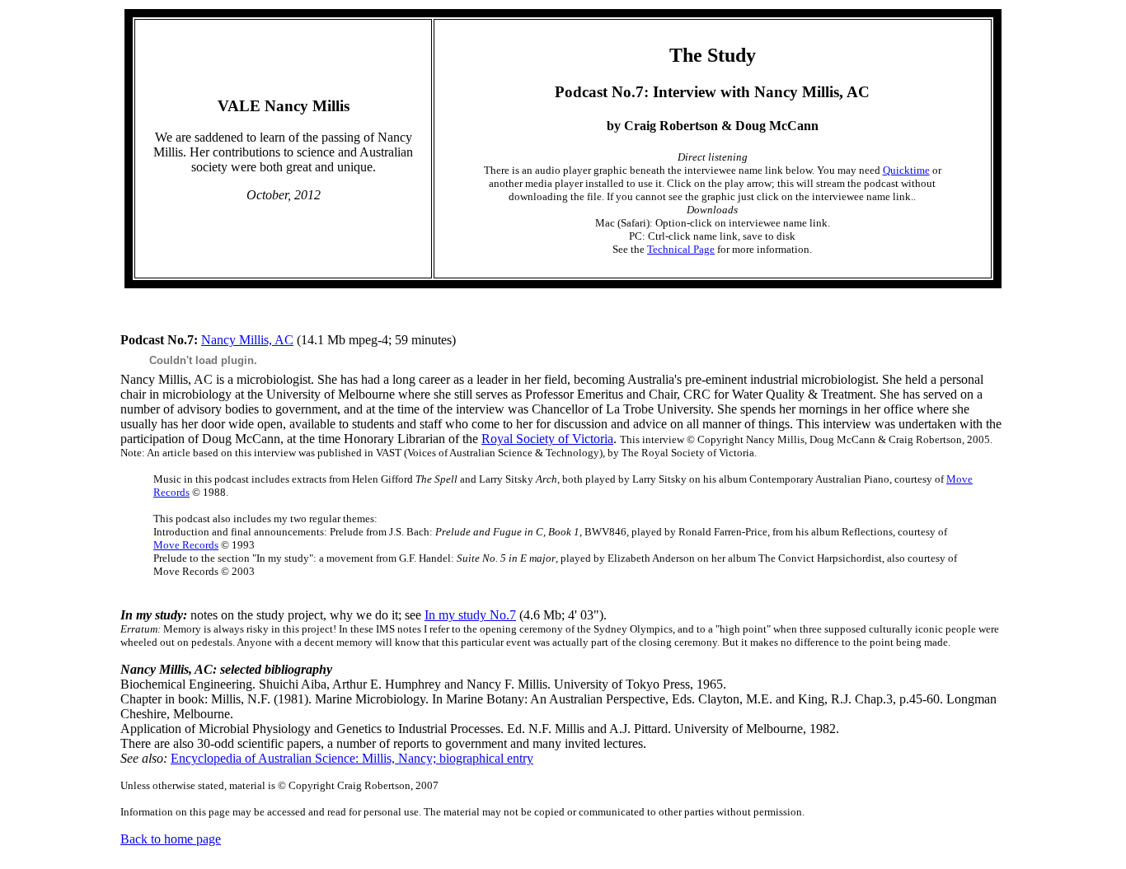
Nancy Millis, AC (247, 340)
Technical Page (681, 249)
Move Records (185, 545)
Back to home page (170, 839)
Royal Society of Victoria (547, 439)
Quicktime (906, 170)
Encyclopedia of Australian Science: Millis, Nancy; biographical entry (352, 758)
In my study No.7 (470, 615)
